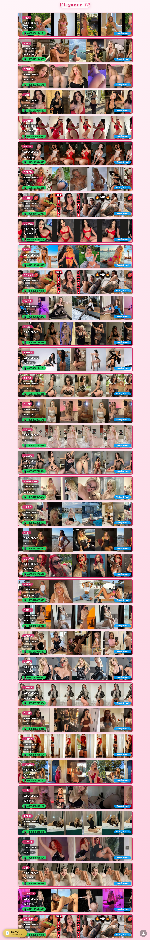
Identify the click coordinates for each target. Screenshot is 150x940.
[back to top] (143, 933)
